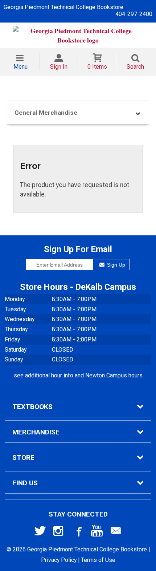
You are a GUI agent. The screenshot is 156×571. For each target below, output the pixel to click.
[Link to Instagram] (59, 532)
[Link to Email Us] (116, 532)
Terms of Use (98, 559)
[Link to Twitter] (40, 532)
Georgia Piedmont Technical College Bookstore (63, 7)
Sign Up (115, 265)
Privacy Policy (59, 559)
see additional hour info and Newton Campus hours (78, 375)
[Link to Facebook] (78, 532)
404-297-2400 (133, 14)
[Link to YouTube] (97, 532)
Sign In (58, 66)
